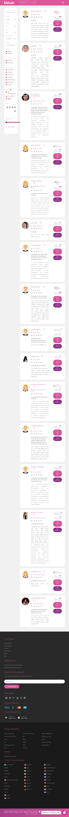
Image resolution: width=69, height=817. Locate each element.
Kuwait (8, 795)
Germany (28, 789)
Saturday (10, 69)
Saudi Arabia (9, 764)
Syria (47, 792)
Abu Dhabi (7, 786)
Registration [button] (24, 2)
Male (9, 51)
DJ (5, 742)
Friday (9, 84)
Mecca (6, 777)
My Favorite (11, 127)
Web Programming (9, 745)
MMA (24, 745)
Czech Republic (50, 783)
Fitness (43, 739)
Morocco (28, 783)
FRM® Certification (28, 733)
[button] (10, 19)
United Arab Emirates (12, 780)
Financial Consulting (10, 736)
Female (10, 53)
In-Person (10, 62)
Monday (10, 74)
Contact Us (7, 651)
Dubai (5, 783)
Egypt (27, 767)
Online (10, 60)
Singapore (49, 774)
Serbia (28, 786)
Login (34, 2)
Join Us (6, 648)
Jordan (8, 798)
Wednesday (11, 79)
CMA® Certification (46, 733)
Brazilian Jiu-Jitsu (46, 736)
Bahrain (28, 780)
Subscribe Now (12, 686)
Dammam (7, 774)
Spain (47, 786)
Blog (5, 656)
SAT (24, 736)
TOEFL (24, 742)
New (10, 98)
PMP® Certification (9, 733)
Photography (45, 745)
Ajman (6, 792)
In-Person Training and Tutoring (13, 665)
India (27, 774)
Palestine (28, 764)
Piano (24, 739)
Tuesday (10, 77)
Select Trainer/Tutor (57, 29)
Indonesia (49, 789)
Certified (11, 96)
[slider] (6, 122)
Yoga (5, 739)
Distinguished (11, 93)
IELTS (5, 748)
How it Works (7, 643)
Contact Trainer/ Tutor (57, 23)
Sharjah (6, 789)
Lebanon (28, 771)
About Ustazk (8, 646)
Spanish (25, 748)
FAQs (5, 653)
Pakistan (48, 764)
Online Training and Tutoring (12, 667)
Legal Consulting (46, 742)
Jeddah (6, 770)
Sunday (10, 72)
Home (27, 814)
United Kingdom (50, 767)
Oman (28, 777)
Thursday (10, 82)
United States (50, 771)
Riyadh (6, 767)
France (48, 777)
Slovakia (48, 780)
